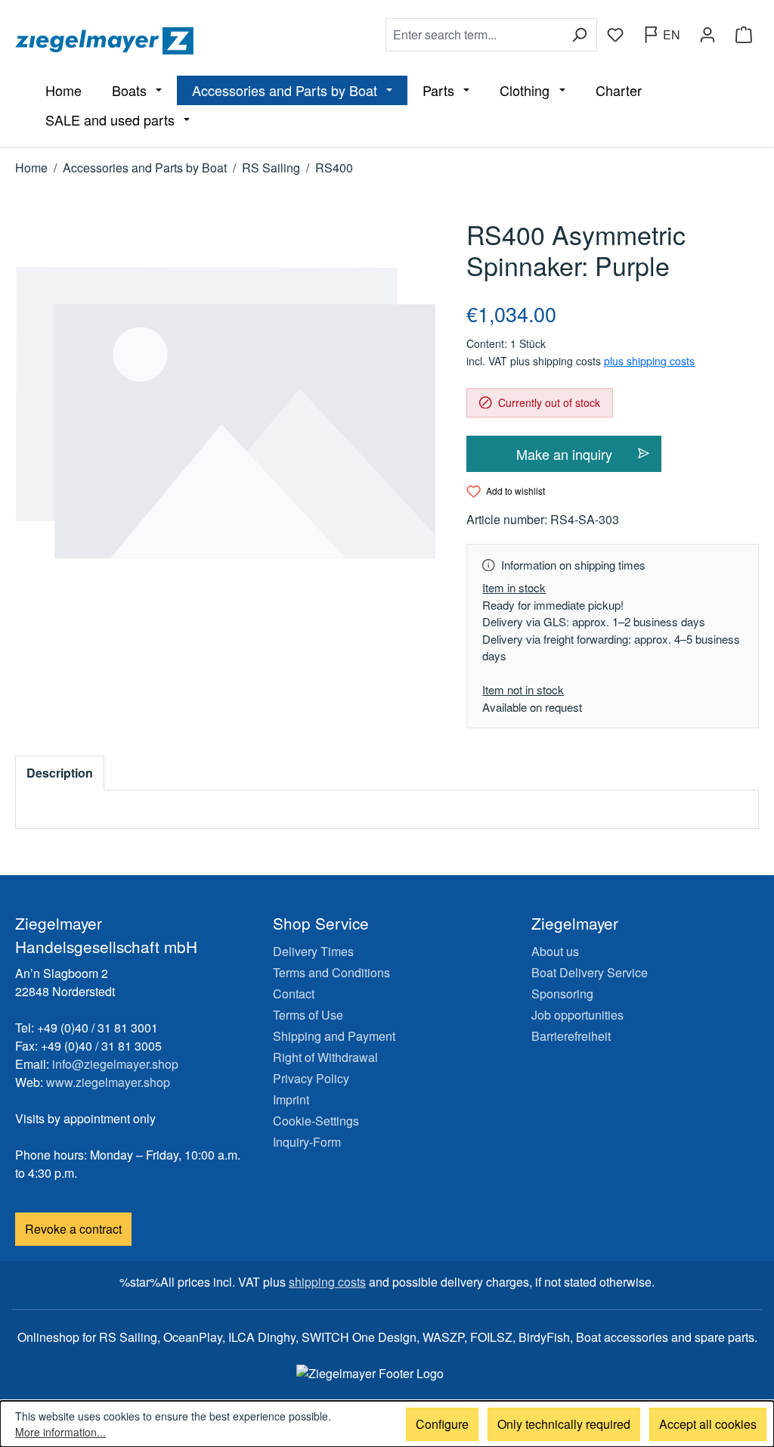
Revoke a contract (73, 1228)
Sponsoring (562, 993)
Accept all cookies (708, 1424)
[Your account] (707, 34)
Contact (293, 993)
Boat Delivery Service (589, 972)
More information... (60, 1431)
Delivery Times (313, 951)
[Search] (579, 34)
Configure (442, 1424)
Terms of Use (308, 1014)
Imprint (291, 1099)
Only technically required (563, 1424)
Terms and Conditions (331, 972)
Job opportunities (577, 1014)
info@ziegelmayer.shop (115, 1064)
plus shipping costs (649, 360)
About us (555, 951)
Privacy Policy (311, 1078)
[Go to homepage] (192, 40)
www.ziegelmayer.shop (108, 1082)
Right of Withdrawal (325, 1057)
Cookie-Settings (316, 1120)
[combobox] (473, 34)
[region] (225, 413)
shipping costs (327, 1281)
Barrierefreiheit (571, 1036)
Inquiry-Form (307, 1141)
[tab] (59, 773)
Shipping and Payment (334, 1036)
